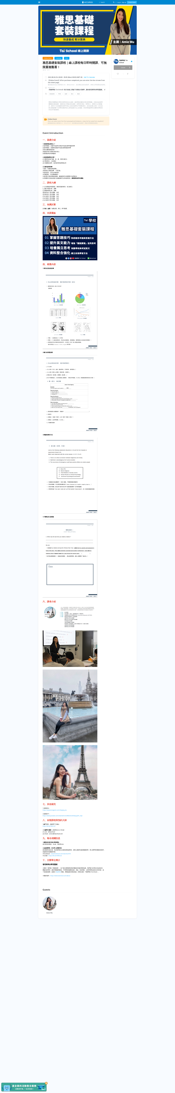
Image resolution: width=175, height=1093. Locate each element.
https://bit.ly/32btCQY (49, 826)
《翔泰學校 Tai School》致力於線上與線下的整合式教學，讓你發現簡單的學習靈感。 (76, 90)
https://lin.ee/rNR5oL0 (55, 855)
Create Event (132, 2)
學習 (59, 94)
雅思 (78, 94)
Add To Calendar (89, 77)
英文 (72, 94)
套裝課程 (52, 94)
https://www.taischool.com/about (60, 876)
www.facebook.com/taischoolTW (61, 854)
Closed (123, 67)
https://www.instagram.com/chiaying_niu (55, 810)
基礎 (66, 94)
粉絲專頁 (58, 872)
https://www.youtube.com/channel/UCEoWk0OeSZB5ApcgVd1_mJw (62, 816)
